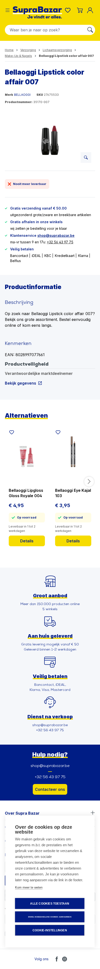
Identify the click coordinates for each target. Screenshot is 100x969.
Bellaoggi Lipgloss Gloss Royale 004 (26, 493)
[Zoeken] (90, 30)
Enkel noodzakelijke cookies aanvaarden (49, 917)
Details (26, 540)
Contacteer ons (50, 789)
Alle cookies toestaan (49, 903)
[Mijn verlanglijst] (69, 10)
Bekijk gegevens (20, 383)
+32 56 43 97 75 (60, 242)
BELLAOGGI (22, 95)
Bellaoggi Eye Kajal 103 (73, 493)
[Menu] (7, 10)
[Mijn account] (91, 10)
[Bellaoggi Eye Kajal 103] (73, 454)
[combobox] (45, 30)
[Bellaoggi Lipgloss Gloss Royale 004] (27, 454)
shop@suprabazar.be (56, 235)
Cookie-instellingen (50, 930)
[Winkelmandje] (80, 10)
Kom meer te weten (28, 887)
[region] (50, 139)
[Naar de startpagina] (37, 12)
